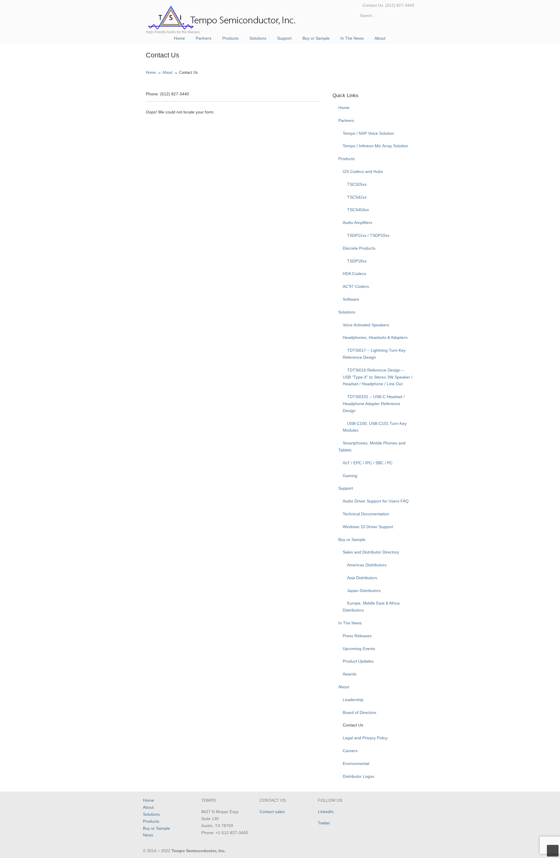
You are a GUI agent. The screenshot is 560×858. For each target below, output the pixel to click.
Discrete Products (359, 248)
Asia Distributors (362, 577)
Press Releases (357, 635)
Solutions (346, 312)
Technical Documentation (366, 514)
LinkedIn (326, 811)
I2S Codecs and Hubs (363, 171)
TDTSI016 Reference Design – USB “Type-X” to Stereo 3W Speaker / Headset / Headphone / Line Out (377, 377)
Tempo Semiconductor (222, 16)
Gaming (350, 475)
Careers (350, 750)
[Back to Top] (553, 851)
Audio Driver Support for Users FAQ (376, 501)
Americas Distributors (366, 565)
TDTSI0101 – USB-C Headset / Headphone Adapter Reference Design (374, 403)
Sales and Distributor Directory (371, 552)
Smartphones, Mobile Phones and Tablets (371, 446)
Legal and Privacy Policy (365, 738)
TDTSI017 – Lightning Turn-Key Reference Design (374, 354)
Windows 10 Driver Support (368, 526)
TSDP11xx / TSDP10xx (368, 235)
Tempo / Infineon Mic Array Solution (375, 145)
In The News (350, 623)
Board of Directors (359, 712)
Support (345, 488)
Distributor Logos (358, 776)
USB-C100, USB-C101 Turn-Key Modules (375, 427)
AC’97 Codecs (356, 286)
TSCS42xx (357, 197)
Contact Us (353, 725)
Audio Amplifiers (357, 222)
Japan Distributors (364, 590)
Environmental (356, 763)
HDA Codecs (354, 273)
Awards (349, 674)
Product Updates (358, 661)
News (148, 835)
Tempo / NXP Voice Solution (368, 133)
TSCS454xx (358, 209)
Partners (346, 120)
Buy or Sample (351, 539)
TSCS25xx (357, 184)
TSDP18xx (357, 261)
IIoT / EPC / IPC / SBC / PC (368, 462)
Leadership (353, 699)
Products (346, 158)
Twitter (324, 823)
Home (151, 73)
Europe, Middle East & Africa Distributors (371, 606)
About (167, 73)
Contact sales (272, 811)
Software (351, 299)
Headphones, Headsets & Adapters (375, 337)
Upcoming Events (359, 648)
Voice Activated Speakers (366, 325)
